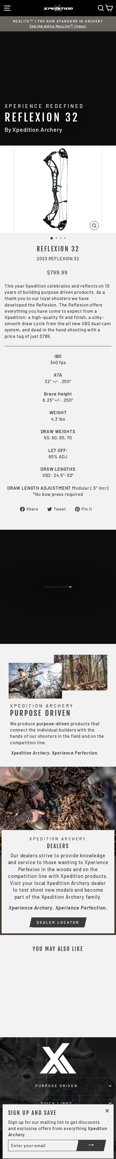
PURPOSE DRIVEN (56, 1086)
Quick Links (57, 1103)
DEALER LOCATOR (58, 922)
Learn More (61, 603)
